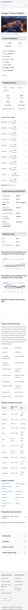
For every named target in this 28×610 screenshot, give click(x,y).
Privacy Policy (19, 581)
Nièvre (4, 506)
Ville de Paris (6, 484)
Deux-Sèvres (19, 491)
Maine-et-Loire (6, 503)
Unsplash (16, 34)
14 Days (19, 87)
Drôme (4, 494)
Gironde (4, 497)
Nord (17, 486)
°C (18, 46)
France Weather (6, 2)
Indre (3, 500)
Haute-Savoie (20, 497)
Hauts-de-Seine (20, 484)
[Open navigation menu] (25, 5)
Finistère (18, 494)
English (5, 598)
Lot (17, 500)
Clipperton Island (7, 491)
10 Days (12, 87)
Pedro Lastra (9, 34)
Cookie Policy (19, 585)
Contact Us (18, 578)
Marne (18, 503)
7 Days (5, 87)
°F (21, 46)
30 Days (6, 90)
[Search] (21, 5)
